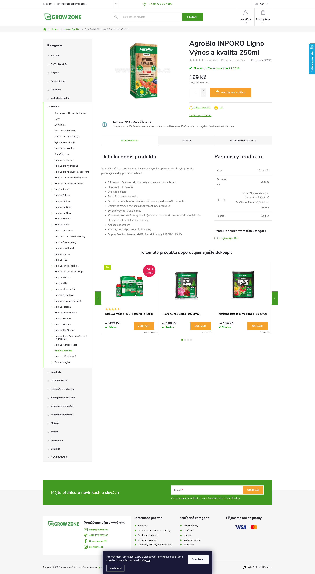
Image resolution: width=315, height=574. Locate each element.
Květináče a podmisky (62, 389)
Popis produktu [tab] (129, 140)
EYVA (57, 119)
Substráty (56, 372)
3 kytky (55, 72)
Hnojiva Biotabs (62, 218)
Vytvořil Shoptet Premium (260, 567)
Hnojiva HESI (61, 259)
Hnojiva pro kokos (63, 160)
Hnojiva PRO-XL (63, 318)
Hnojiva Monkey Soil (64, 289)
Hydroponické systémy (63, 397)
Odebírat (253, 490)
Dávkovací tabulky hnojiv (67, 136)
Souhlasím (198, 559)
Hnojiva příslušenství (65, 356)
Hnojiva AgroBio (63, 350)
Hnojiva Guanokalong (65, 242)
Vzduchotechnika (60, 98)
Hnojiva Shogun (62, 324)
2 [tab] (185, 340)
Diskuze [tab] (186, 140)
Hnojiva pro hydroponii (66, 165)
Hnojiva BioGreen (63, 207)
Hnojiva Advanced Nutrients (68, 183)
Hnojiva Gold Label (64, 248)
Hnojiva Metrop (62, 277)
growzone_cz (96, 546)
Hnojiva (55, 106)
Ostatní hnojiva (62, 362)
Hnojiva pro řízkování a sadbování (71, 171)
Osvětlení (56, 89)
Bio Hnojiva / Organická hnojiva (70, 113)
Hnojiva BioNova (62, 213)
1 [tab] (182, 340)
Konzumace (57, 440)
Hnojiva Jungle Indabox (66, 265)
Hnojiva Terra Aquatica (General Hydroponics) (70, 337)
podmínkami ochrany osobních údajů (221, 498)
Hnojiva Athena (62, 195)
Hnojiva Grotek (62, 254)
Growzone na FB (98, 541)
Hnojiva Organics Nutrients (68, 301)
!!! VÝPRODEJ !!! (59, 457)
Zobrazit (144, 326)
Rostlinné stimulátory (65, 130)
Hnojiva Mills (60, 283)
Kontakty (47, 3)
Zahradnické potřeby (61, 414)
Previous (98, 298)
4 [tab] (191, 340)
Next (275, 298)
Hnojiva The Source (64, 330)
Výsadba (55, 55)
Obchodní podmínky (148, 535)
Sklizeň (55, 423)
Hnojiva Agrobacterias (65, 344)
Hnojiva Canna (61, 224)
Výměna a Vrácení (147, 540)
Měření (54, 431)
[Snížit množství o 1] (203, 95)
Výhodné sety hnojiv (64, 142)
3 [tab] (188, 340)
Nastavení (115, 568)
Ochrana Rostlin (59, 380)
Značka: (200, 115)
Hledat (192, 17)
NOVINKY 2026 (59, 64)
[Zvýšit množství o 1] (203, 90)
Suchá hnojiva (61, 154)
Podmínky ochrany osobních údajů (155, 544)
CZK (262, 3)
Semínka (55, 448)
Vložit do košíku (233, 92)
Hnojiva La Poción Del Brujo (68, 271)
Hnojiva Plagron (62, 306)
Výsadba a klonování (62, 406)
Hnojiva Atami (61, 189)
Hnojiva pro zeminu (64, 148)
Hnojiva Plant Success (65, 312)
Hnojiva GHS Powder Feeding (69, 236)
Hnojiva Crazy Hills (64, 230)
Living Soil (59, 124)
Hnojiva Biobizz (62, 201)
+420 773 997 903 (98, 535)
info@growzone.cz (98, 529)
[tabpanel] (129, 298)
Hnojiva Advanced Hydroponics (70, 177)
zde (148, 560)
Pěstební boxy (58, 81)
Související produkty (241, 140)
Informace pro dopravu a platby (72, 3)
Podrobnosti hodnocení (233, 60)
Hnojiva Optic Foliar (64, 295)
